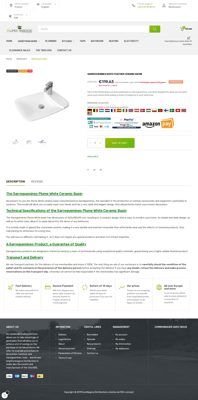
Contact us (92, 353)
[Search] (154, 29)
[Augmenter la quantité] (100, 143)
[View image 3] (42, 142)
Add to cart (119, 143)
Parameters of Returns (70, 353)
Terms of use (65, 358)
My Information (123, 344)
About (61, 344)
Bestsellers (92, 334)
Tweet (96, 170)
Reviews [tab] (37, 181)
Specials (91, 339)
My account (121, 334)
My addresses (122, 348)
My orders (120, 339)
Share (89, 170)
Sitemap (91, 348)
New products (94, 344)
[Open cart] (5, 395)
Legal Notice (64, 339)
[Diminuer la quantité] (90, 143)
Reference (92, 103)
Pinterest (102, 170)
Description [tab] (15, 181)
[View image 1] (15, 142)
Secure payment (66, 348)
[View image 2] (29, 142)
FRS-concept (127, 392)
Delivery (62, 334)
